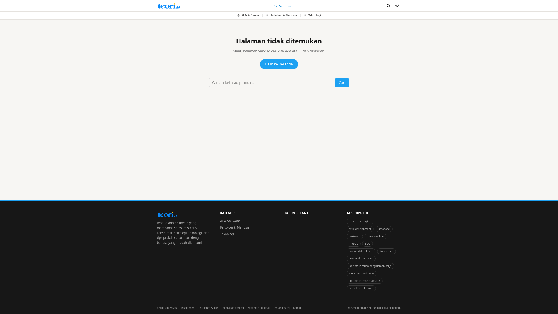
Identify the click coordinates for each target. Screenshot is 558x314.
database (384, 229)
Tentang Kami (281, 308)
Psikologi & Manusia (235, 227)
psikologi (354, 236)
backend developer (361, 251)
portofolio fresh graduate (364, 281)
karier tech (386, 251)
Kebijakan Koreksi (233, 308)
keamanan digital (359, 221)
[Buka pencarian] (388, 6)
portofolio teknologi (361, 288)
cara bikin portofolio (361, 273)
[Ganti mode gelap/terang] (397, 6)
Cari (342, 82)
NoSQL (353, 244)
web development (360, 229)
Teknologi (227, 234)
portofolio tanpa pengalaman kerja (370, 266)
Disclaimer (187, 308)
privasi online (375, 236)
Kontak (297, 308)
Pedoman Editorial (258, 308)
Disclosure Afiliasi (208, 308)
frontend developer (361, 258)
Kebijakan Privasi (167, 308)
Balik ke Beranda (279, 64)
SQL (367, 244)
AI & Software (230, 221)
